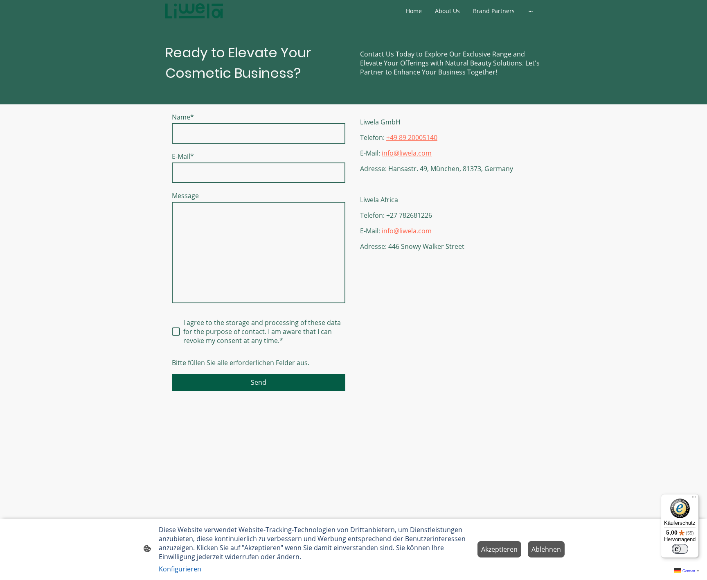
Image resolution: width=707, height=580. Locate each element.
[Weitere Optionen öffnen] (530, 10)
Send (258, 382)
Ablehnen (546, 549)
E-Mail (183, 156)
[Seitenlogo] (194, 11)
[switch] (680, 549)
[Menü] (694, 499)
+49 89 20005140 (411, 137)
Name (183, 117)
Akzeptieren (499, 549)
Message (185, 195)
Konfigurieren (180, 568)
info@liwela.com (407, 153)
